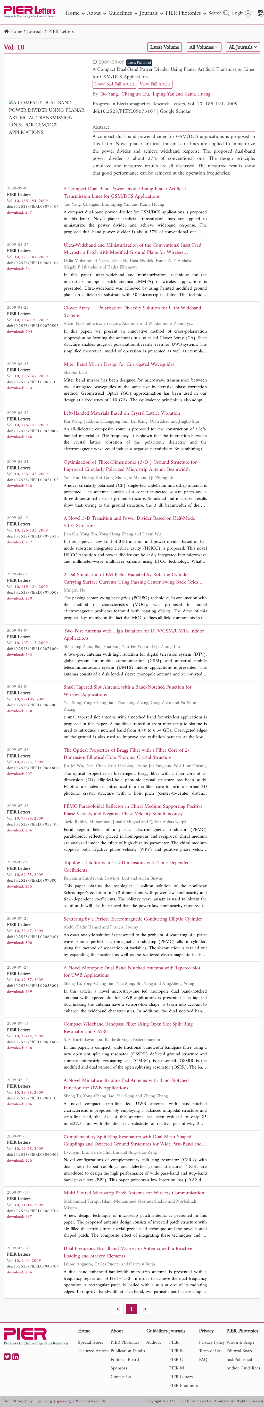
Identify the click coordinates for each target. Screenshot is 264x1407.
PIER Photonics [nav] (183, 13)
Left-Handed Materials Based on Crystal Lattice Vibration (122, 414)
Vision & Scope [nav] (240, 1343)
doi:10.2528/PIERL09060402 (33, 1154)
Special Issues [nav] (90, 1343)
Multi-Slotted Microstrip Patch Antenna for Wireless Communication (134, 1193)
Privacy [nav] (206, 1331)
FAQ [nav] (203, 1360)
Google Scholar (175, 111)
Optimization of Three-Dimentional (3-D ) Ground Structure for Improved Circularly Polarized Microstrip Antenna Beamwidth (130, 466)
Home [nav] (72, 13)
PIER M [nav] (176, 1368)
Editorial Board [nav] (125, 1360)
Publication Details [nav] (128, 1351)
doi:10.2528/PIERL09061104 (33, 263)
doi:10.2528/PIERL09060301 (33, 937)
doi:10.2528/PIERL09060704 (33, 1211)
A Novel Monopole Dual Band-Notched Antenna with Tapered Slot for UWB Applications (132, 972)
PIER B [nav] (176, 1351)
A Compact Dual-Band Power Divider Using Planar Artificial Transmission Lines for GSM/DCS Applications (174, 73)
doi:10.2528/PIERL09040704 (33, 1266)
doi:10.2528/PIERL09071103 (33, 480)
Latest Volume (164, 47)
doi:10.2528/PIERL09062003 (33, 705)
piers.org (45, 1401)
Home (16, 31)
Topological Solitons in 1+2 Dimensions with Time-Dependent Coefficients (127, 866)
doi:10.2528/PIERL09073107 (124, 111)
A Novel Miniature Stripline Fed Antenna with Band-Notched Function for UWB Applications (126, 1084)
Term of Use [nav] (210, 1351)
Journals (35, 31)
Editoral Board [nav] (239, 1351)
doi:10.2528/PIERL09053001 (33, 985)
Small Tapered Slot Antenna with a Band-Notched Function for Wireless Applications (128, 691)
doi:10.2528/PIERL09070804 (33, 880)
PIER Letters (61, 31)
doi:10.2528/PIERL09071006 (33, 649)
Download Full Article (114, 84)
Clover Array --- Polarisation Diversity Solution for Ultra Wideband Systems (132, 312)
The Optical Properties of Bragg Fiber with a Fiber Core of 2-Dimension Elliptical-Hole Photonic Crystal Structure (126, 754)
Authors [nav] (153, 1343)
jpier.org (64, 1401)
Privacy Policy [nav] (212, 1343)
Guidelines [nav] (120, 13)
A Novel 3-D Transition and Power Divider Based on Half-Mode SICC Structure (129, 522)
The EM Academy (17, 1401)
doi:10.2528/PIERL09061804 (33, 768)
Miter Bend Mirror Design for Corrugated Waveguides (119, 365)
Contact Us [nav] (121, 1377)
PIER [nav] (174, 1343)
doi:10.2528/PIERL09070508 (33, 592)
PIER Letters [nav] (181, 1377)
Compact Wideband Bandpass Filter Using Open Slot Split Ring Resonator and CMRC (128, 1028)
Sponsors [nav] (119, 1368)
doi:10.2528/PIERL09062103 (33, 382)
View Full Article (155, 84)
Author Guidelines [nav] (243, 1368)
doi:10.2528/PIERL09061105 (33, 1098)
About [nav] (94, 13)
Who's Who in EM (91, 1401)
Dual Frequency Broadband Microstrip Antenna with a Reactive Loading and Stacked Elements (128, 1252)
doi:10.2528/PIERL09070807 (33, 431)
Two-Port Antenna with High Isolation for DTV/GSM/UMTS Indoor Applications (134, 635)
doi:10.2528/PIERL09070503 (33, 325)
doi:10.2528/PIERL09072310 (33, 536)
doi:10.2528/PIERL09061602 (33, 1042)
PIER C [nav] (176, 1360)
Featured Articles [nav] (93, 1351)
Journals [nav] (149, 13)
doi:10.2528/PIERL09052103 (33, 824)
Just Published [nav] (239, 1360)
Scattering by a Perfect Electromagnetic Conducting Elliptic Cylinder (133, 919)
